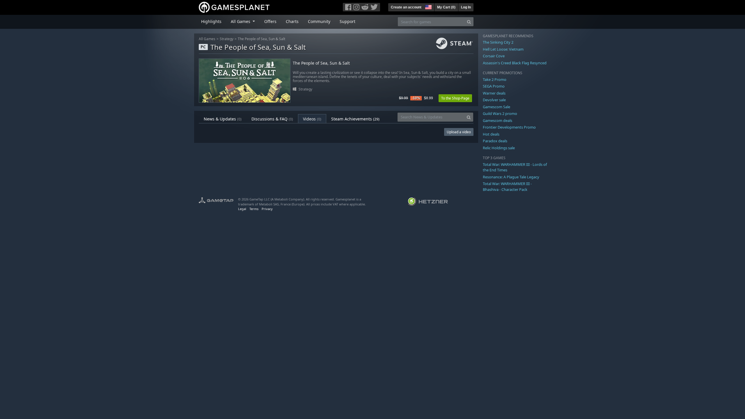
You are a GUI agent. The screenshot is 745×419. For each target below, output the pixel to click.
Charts (292, 21)
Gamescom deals (497, 120)
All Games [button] (241, 21)
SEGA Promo (494, 86)
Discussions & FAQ (272, 119)
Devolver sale (494, 99)
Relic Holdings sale (499, 147)
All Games (207, 39)
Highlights (211, 21)
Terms (253, 209)
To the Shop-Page (455, 98)
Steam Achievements (355, 119)
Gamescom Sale (496, 106)
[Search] (468, 21)
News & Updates (223, 119)
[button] (428, 6)
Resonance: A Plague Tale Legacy (511, 177)
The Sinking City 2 (498, 42)
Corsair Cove (494, 55)
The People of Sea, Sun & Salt (261, 39)
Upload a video (459, 131)
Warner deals (494, 93)
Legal (242, 209)
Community (319, 21)
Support (347, 21)
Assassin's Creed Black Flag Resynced (515, 62)
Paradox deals (495, 140)
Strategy (226, 39)
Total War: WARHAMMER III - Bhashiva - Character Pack (507, 186)
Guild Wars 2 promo (500, 113)
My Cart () (446, 7)
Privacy (267, 209)
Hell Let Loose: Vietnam (503, 49)
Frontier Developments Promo (509, 127)
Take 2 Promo (494, 79)
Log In (466, 7)
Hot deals (491, 134)
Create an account (406, 7)
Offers (270, 21)
